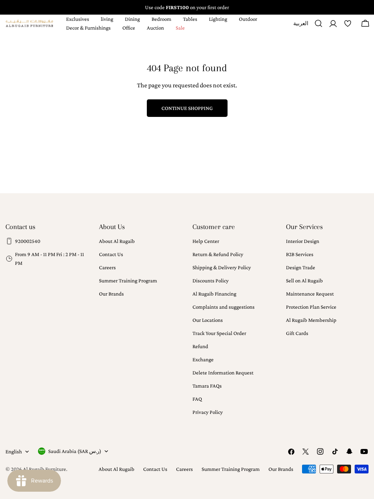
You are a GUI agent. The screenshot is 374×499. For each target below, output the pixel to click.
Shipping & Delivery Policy (221, 267)
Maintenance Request (310, 294)
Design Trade (300, 267)
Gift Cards (297, 333)
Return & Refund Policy (217, 254)
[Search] (318, 23)
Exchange (203, 359)
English (13, 451)
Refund (200, 346)
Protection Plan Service (311, 307)
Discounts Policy (210, 280)
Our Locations (207, 320)
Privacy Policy (207, 412)
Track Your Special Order (219, 333)
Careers (107, 267)
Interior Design (302, 241)
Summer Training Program (128, 280)
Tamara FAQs (207, 386)
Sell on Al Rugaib (304, 280)
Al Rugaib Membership (311, 320)
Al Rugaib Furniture (44, 469)
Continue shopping (187, 108)
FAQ (197, 399)
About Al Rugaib (117, 241)
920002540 (27, 241)
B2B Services (299, 254)
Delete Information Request (222, 373)
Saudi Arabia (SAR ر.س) (74, 451)
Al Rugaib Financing (214, 294)
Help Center (205, 241)
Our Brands (111, 294)
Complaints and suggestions (223, 307)
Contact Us (111, 254)
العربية (300, 26)
